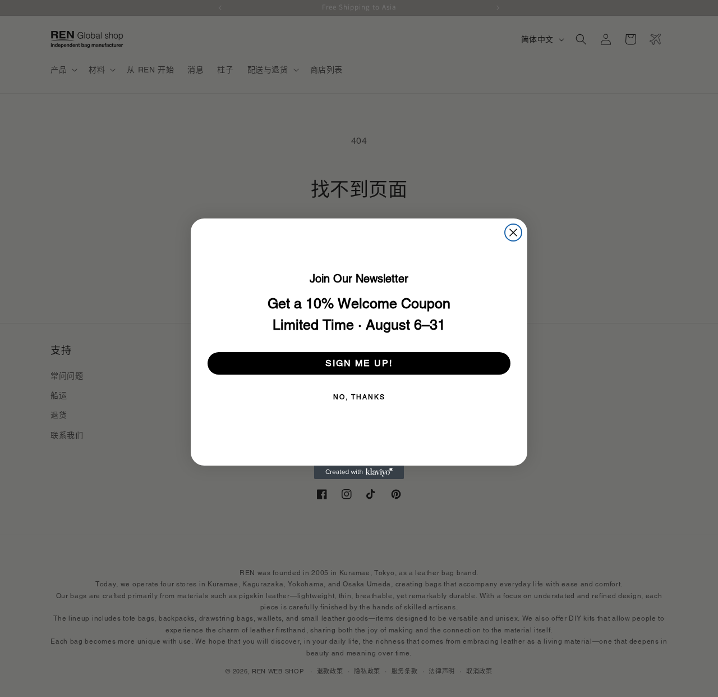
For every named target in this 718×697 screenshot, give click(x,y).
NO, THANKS (359, 397)
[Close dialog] (513, 232)
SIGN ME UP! (359, 363)
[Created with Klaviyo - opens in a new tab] (359, 472)
